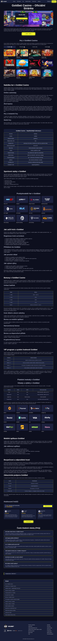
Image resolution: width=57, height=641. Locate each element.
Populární (9, 46)
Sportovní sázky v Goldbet (10, 590)
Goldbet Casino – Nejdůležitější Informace (12, 588)
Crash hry (34, 46)
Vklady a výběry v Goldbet (10, 603)
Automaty (46, 46)
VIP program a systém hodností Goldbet (12, 599)
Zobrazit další (28, 521)
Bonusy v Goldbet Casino (9, 597)
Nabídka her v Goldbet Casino (10, 586)
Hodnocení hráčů (8, 612)
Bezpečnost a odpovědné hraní (10, 608)
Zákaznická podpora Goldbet (10, 610)
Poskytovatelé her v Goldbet (10, 592)
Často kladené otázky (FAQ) (10, 614)
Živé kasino (21, 46)
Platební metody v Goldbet (10, 601)
